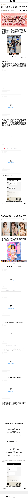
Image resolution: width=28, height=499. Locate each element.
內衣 (6, 460)
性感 (17, 460)
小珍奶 (16, 460)
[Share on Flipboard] (23, 10)
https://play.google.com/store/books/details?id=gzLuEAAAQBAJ (14, 426)
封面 (14, 460)
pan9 (4, 10)
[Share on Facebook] (20, 10)
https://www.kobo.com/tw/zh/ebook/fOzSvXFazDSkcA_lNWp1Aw (14, 444)
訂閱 (25, 203)
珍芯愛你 (21, 460)
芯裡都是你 (3, 461)
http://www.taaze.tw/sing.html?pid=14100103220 (14, 441)
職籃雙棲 (24, 460)
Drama (5, 219)
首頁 (1, 4)
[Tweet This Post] (21, 10)
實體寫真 (10, 460)
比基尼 (19, 460)
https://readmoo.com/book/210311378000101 (14, 437)
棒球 (8, 175)
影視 (5, 4)
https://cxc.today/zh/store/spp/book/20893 (14, 455)
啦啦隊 (7, 175)
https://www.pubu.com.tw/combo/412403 (14, 429)
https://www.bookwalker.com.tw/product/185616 (14, 432)
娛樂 (3, 4)
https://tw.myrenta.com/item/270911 (14, 449)
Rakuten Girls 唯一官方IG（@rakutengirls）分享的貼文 (11, 148)
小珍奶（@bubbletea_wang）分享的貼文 (11, 290)
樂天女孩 (10, 175)
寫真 (12, 460)
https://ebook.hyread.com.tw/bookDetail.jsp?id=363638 (14, 452)
